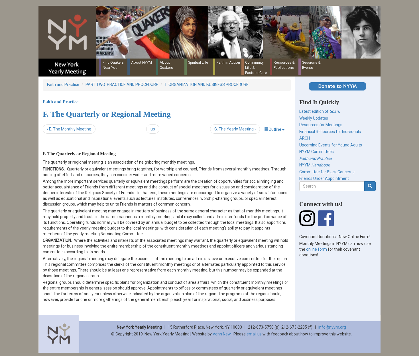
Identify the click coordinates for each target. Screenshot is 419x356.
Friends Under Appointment (324, 178)
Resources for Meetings (320, 124)
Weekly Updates (313, 118)
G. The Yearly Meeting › (235, 129)
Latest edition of (319, 111)
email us (254, 334)
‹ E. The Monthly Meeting (69, 129)
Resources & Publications (284, 65)
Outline (275, 129)
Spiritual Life (198, 62)
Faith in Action (228, 62)
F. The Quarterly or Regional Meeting (107, 114)
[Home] (211, 32)
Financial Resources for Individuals (330, 131)
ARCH (304, 138)
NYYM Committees (316, 151)
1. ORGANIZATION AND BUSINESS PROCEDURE (206, 84)
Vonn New (222, 334)
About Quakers (166, 65)
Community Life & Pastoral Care (256, 67)
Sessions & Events (311, 65)
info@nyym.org (332, 327)
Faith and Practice (63, 84)
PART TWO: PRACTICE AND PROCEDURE (122, 84)
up (152, 129)
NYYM (314, 165)
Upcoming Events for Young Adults (330, 145)
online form (316, 249)
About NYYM (141, 62)
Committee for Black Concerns (327, 172)
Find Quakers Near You (113, 65)
